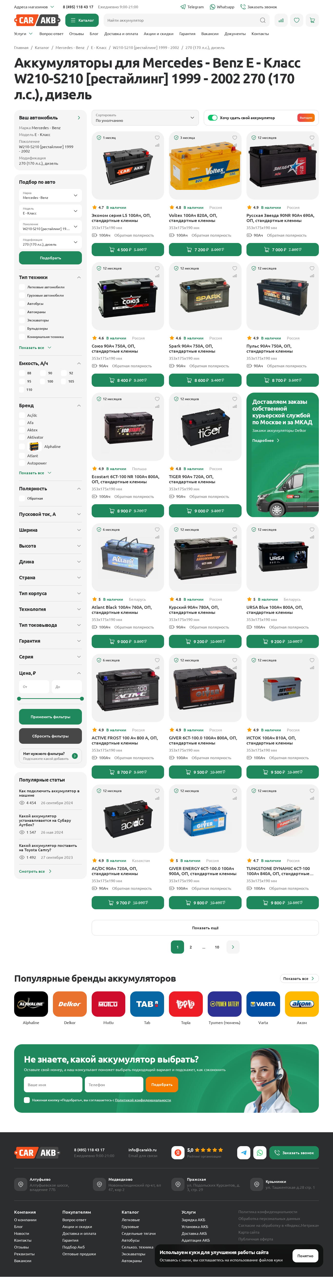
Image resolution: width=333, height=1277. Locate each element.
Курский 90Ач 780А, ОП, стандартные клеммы (194, 610)
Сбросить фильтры (50, 736)
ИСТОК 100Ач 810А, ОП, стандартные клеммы (271, 740)
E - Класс (99, 47)
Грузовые (130, 1226)
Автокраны (132, 1260)
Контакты (260, 33)
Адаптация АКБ (196, 1240)
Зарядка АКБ (193, 1220)
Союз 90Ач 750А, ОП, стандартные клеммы (115, 348)
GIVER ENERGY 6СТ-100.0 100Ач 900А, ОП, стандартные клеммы (202, 871)
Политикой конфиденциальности (143, 1100)
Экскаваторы (133, 1254)
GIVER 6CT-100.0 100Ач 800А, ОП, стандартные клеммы (203, 740)
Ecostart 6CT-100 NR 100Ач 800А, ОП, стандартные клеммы (125, 479)
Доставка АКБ (194, 1233)
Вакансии (210, 33)
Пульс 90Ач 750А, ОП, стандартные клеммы (269, 348)
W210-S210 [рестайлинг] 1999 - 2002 (146, 47)
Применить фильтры (50, 717)
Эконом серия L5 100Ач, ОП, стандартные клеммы (121, 218)
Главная (21, 47)
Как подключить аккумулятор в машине (49, 793)
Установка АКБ (195, 1226)
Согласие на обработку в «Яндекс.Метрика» (278, 1225)
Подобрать (50, 258)
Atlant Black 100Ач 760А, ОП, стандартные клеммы (122, 610)
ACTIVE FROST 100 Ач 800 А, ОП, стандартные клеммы (125, 740)
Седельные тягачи (139, 1233)
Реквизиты (24, 1254)
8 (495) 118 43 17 (78, 7)
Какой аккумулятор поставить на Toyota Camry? (48, 847)
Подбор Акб (73, 1247)
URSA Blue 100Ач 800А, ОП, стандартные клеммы (274, 610)
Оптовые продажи (79, 1254)
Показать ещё (205, 928)
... (203, 947)
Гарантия (187, 33)
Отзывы (76, 33)
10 (217, 947)
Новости (21, 1233)
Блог (94, 33)
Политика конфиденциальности (267, 1211)
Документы (235, 33)
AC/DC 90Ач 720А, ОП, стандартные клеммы (115, 871)
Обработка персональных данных (269, 1218)
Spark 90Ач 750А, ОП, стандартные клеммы (192, 348)
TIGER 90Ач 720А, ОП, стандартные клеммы (192, 479)
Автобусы (130, 1240)
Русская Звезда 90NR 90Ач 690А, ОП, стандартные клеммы (280, 218)
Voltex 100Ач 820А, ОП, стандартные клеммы (193, 218)
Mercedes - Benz (70, 47)
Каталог (42, 47)
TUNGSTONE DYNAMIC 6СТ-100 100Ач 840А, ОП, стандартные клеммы (278, 871)
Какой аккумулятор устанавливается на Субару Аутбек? (45, 820)
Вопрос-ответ (51, 33)
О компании (25, 1220)
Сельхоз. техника (137, 1247)
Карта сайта (248, 1232)
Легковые (131, 1220)
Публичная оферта (255, 1239)
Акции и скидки (159, 33)
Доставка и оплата (121, 33)
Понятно (305, 1256)
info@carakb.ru (142, 1150)
